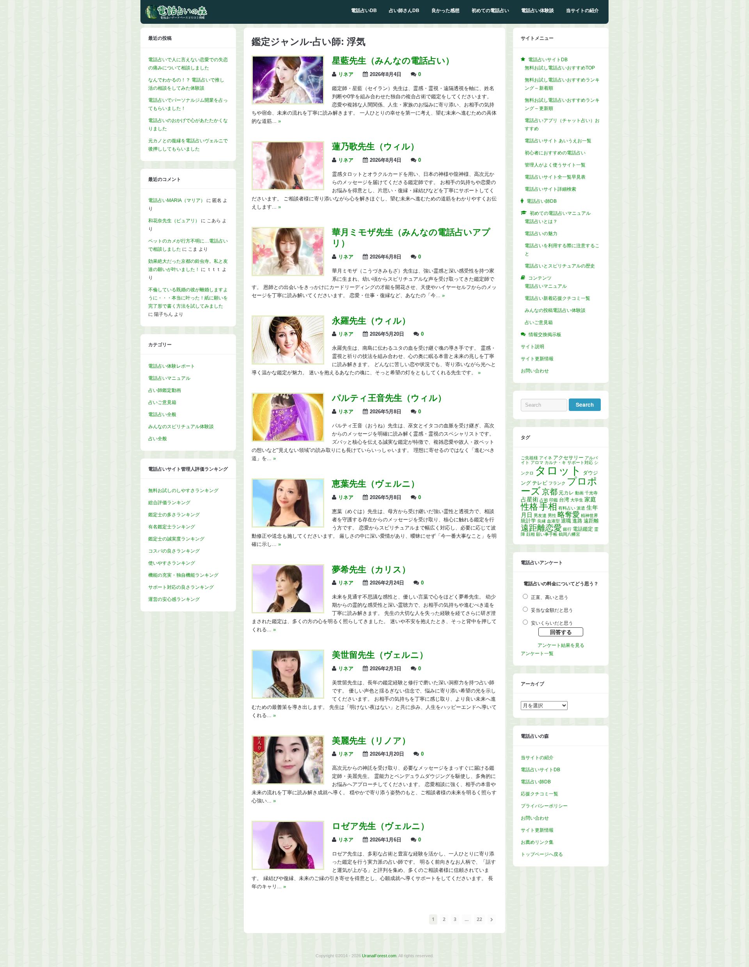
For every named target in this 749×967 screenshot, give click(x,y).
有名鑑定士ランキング (171, 527)
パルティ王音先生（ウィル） (389, 398)
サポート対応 (580, 462)
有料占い (566, 508)
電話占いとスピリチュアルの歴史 (560, 266)
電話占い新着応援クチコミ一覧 (557, 298)
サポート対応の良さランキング (181, 587)
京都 (549, 491)
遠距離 (591, 521)
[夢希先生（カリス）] (288, 610)
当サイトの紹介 (582, 10)
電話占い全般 (162, 414)
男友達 (540, 515)
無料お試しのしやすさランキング (183, 490)
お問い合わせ (535, 371)
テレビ (539, 483)
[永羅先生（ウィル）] (288, 362)
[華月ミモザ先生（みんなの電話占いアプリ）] (288, 273)
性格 (529, 507)
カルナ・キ (555, 462)
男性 (552, 515)
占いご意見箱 (162, 402)
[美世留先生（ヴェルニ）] (288, 696)
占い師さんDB (404, 10)
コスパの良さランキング (174, 551)
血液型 (553, 521)
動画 (579, 493)
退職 (566, 521)
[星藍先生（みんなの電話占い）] (288, 101)
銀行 (567, 529)
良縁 (541, 521)
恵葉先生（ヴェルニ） (375, 484)
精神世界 (589, 515)
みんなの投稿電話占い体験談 (555, 310)
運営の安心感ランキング (174, 599)
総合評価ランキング (169, 502)
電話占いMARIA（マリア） (176, 200)
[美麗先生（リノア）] (288, 782)
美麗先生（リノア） (371, 741)
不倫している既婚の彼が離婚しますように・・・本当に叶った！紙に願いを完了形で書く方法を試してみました (188, 298)
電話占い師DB (536, 782)
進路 (577, 521)
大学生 (576, 500)
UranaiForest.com (379, 955)
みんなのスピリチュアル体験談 (181, 426)
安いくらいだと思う (552, 623)
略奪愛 (568, 514)
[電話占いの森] (176, 17)
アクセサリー (568, 457)
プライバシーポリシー (544, 806)
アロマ (537, 462)
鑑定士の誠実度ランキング (176, 539)
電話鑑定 (583, 529)
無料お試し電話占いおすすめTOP (560, 68)
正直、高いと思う (549, 597)
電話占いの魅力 (541, 233)
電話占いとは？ (541, 221)
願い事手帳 (546, 534)
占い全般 (157, 438)
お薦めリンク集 (537, 842)
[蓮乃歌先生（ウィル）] (288, 187)
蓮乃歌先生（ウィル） (375, 146)
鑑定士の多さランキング (174, 514)
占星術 (529, 499)
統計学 (528, 521)
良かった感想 (445, 10)
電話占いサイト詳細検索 (550, 189)
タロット (558, 470)
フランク (557, 483)
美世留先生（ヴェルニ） (380, 655)
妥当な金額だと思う (552, 610)
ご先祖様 (529, 457)
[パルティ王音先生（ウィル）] (288, 439)
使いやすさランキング (171, 563)
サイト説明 (532, 346)
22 (479, 919)
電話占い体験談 (537, 10)
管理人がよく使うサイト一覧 (555, 165)
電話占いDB (364, 10)
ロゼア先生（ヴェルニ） (380, 826)
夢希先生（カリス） (371, 569)
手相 (548, 506)
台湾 (564, 500)
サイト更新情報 (537, 358)
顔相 (530, 534)
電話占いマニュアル (169, 378)
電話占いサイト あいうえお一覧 (558, 140)
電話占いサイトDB (540, 769)
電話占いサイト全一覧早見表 (555, 177)
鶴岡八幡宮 (569, 534)
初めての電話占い (490, 10)
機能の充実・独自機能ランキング (183, 575)
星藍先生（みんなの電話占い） (393, 61)
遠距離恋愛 (541, 527)
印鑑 (553, 500)
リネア (345, 74)
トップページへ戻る (542, 854)
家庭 (590, 499)
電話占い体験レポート (171, 366)
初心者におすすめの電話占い (555, 153)
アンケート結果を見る (561, 645)
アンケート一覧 (537, 653)
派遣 (581, 508)
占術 (544, 500)
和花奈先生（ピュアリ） (174, 220)
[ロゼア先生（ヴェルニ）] (288, 867)
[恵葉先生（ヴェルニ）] (288, 525)
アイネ (545, 457)
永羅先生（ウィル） (371, 321)
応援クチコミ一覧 (539, 794)
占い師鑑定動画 (164, 390)
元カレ (566, 493)
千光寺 (591, 493)
